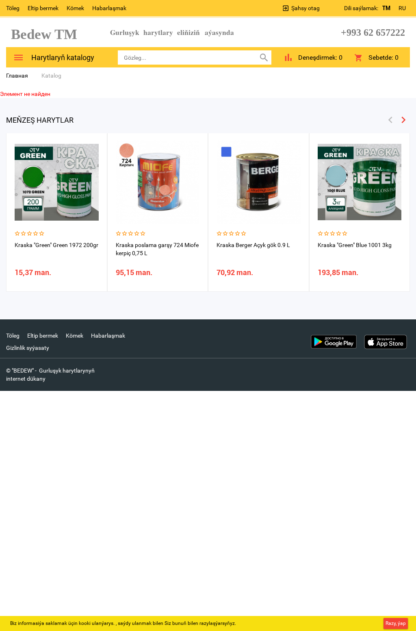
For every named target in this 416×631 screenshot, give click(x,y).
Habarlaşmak (109, 8)
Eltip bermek (43, 8)
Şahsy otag (305, 8)
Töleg (13, 8)
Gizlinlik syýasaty (27, 348)
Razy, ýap (396, 623)
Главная (17, 75)
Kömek (75, 8)
